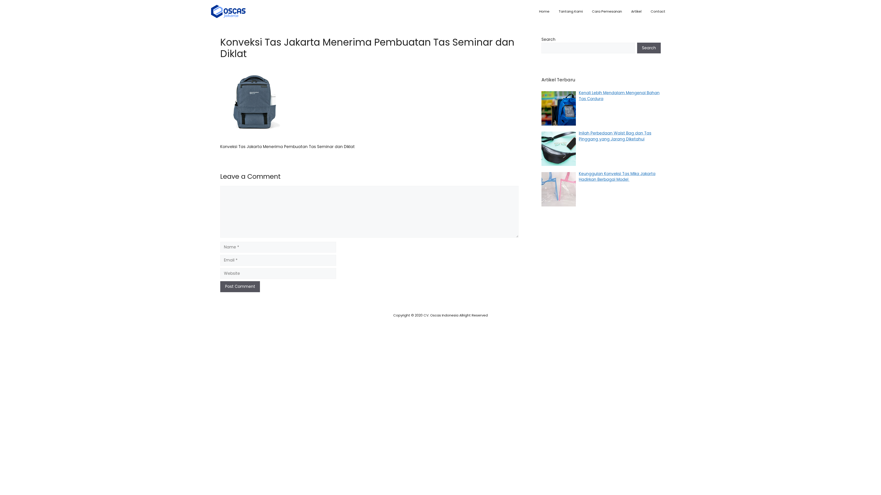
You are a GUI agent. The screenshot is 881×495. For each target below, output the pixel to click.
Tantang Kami (571, 11)
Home (544, 11)
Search (548, 39)
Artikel (636, 11)
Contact (658, 11)
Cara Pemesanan (607, 11)
